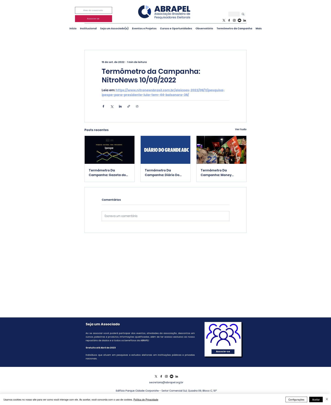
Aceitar (316, 399)
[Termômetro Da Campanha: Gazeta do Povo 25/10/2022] (109, 150)
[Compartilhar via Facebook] (103, 106)
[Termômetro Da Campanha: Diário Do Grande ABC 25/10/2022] (165, 150)
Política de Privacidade (145, 399)
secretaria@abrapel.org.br (166, 382)
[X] (224, 20)
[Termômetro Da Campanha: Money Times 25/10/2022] (221, 150)
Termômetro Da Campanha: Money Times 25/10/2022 (216, 172)
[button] (88, 28)
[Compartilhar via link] (128, 106)
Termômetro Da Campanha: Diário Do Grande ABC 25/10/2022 (163, 172)
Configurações (296, 399)
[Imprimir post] (137, 106)
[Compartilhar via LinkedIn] (120, 106)
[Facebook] (229, 20)
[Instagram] (234, 20)
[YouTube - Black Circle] (239, 20)
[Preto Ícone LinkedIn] (244, 20)
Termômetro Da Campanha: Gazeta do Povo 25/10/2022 (107, 172)
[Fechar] (327, 399)
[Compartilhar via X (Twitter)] (111, 106)
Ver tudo (241, 129)
